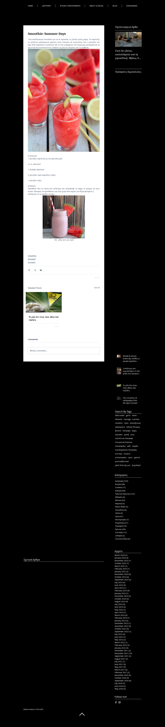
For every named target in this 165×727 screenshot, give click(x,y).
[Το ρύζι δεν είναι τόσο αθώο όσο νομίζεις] (44, 302)
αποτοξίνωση (135, 423)
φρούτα (137, 457)
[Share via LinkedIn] (41, 270)
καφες (134, 430)
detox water (120, 415)
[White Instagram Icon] (119, 702)
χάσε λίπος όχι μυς (122, 465)
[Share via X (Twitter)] (35, 270)
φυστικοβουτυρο (122, 461)
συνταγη (118, 453)
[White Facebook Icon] (116, 702)
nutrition (135, 419)
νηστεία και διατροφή (124, 438)
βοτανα (118, 430)
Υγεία (126, 423)
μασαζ (126, 434)
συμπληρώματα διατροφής (126, 449)
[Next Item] (138, 39)
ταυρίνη (127, 453)
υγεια (130, 457)
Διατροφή (32, 259)
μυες (132, 434)
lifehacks (118, 419)
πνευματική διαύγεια (123, 442)
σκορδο (135, 446)
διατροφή (126, 430)
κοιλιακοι (118, 434)
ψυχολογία (136, 465)
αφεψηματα (120, 427)
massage (127, 419)
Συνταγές (31, 262)
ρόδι (129, 446)
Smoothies (32, 256)
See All (97, 287)
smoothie (119, 423)
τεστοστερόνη (120, 457)
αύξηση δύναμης (133, 427)
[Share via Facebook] (29, 270)
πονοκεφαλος (120, 446)
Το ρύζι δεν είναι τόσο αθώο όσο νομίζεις (44, 318)
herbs (134, 415)
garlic (128, 415)
